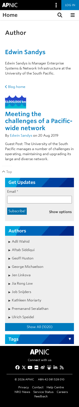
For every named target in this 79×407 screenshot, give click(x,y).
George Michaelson (27, 267)
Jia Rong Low (22, 283)
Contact (37, 387)
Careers (62, 392)
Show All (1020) (39, 327)
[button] (59, 15)
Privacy (23, 387)
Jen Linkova (21, 275)
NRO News (22, 392)
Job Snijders (21, 292)
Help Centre (55, 387)
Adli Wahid (20, 241)
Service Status (43, 392)
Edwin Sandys (25, 52)
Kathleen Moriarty (26, 300)
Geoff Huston (22, 258)
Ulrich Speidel (23, 317)
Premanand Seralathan (30, 309)
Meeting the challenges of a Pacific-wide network (38, 121)
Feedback (41, 396)
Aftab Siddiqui (23, 250)
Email (12, 192)
